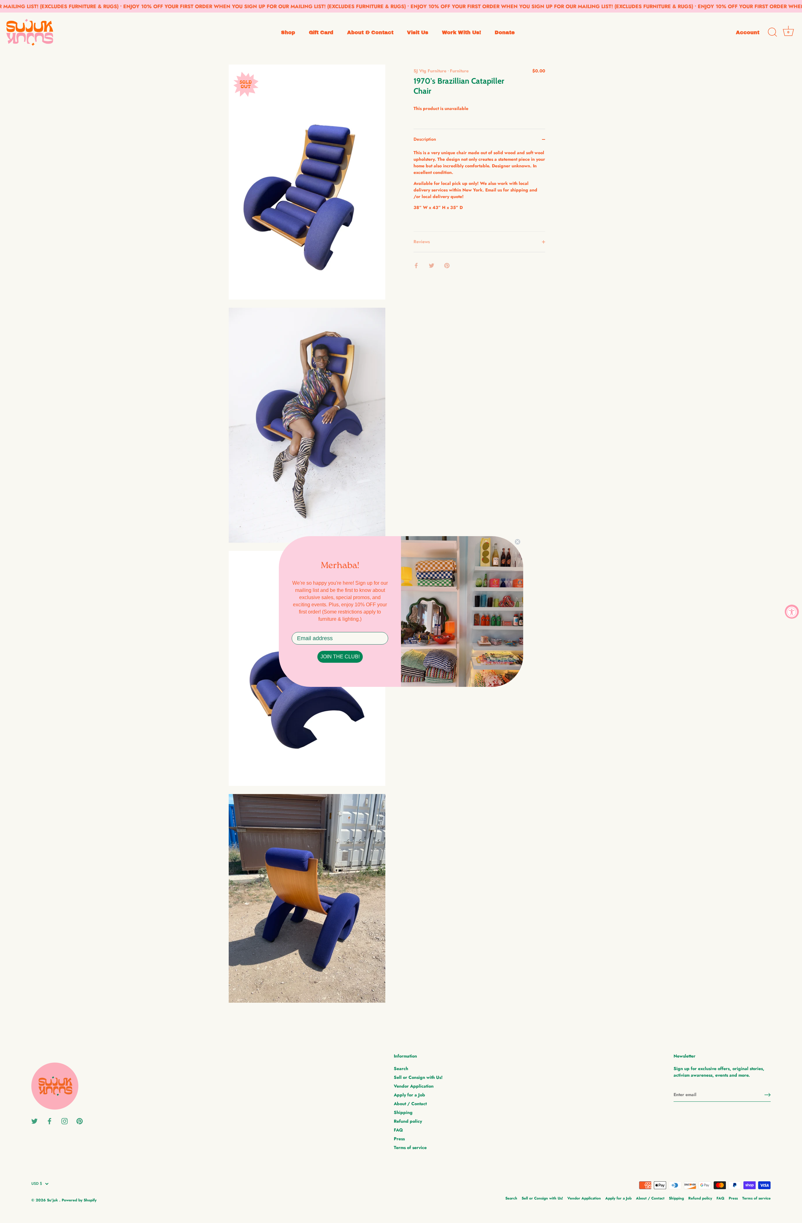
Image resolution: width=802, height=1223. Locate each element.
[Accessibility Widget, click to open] (792, 611)
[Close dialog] (517, 542)
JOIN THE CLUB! (340, 656)
